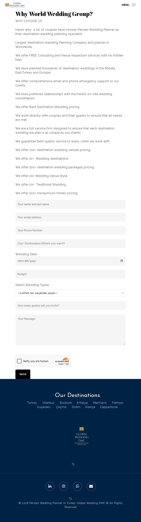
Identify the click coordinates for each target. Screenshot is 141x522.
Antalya (82, 403)
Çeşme (61, 407)
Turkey (32, 403)
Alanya (90, 407)
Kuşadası (43, 407)
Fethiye (117, 403)
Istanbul (48, 403)
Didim (76, 407)
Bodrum (66, 403)
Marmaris (100, 403)
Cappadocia (109, 407)
